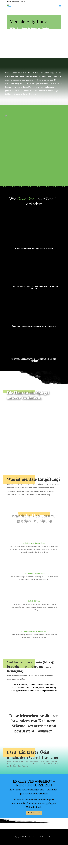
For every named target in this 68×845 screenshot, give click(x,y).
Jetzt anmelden (34, 812)
